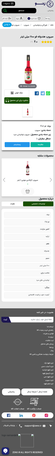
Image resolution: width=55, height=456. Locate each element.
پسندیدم (17, 144)
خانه (51, 25)
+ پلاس (7, 24)
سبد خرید (33, 18)
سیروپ (26, 25)
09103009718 (9, 426)
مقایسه (40, 144)
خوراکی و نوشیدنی (40, 25)
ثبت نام (4, 18)
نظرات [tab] (12, 203)
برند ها (47, 18)
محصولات (6, 3)
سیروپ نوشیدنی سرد (21, 134)
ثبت (5, 319)
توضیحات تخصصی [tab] (38, 203)
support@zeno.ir (33, 426)
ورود (17, 18)
